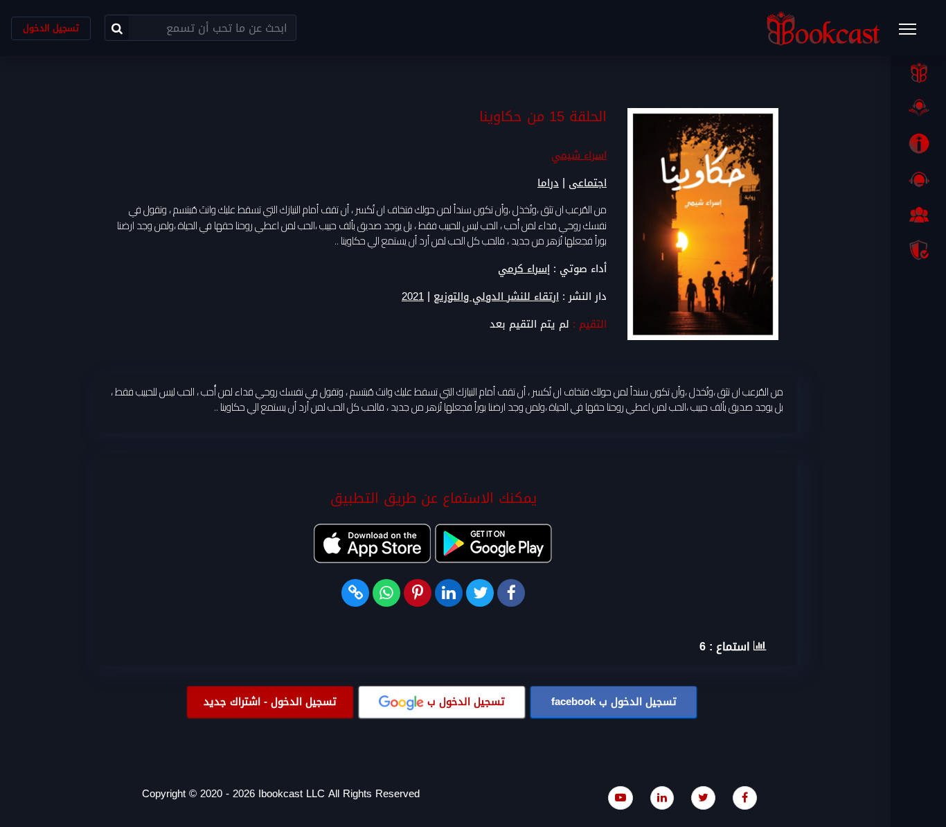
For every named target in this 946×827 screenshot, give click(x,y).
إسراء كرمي (524, 268)
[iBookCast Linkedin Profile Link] (662, 797)
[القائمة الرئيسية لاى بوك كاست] (914, 33)
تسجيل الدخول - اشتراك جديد (270, 701)
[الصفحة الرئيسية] (918, 72)
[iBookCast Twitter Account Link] (703, 797)
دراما (548, 183)
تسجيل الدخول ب (614, 701)
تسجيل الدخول (51, 28)
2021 (413, 297)
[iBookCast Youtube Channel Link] (620, 797)
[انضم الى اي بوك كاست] (918, 214)
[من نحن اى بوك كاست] (918, 143)
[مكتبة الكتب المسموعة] (918, 108)
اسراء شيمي (579, 155)
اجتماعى (588, 183)
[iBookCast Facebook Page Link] (745, 797)
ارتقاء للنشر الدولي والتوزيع (496, 297)
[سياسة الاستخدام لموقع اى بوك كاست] (918, 250)
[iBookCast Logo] (823, 28)
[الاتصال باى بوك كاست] (918, 179)
